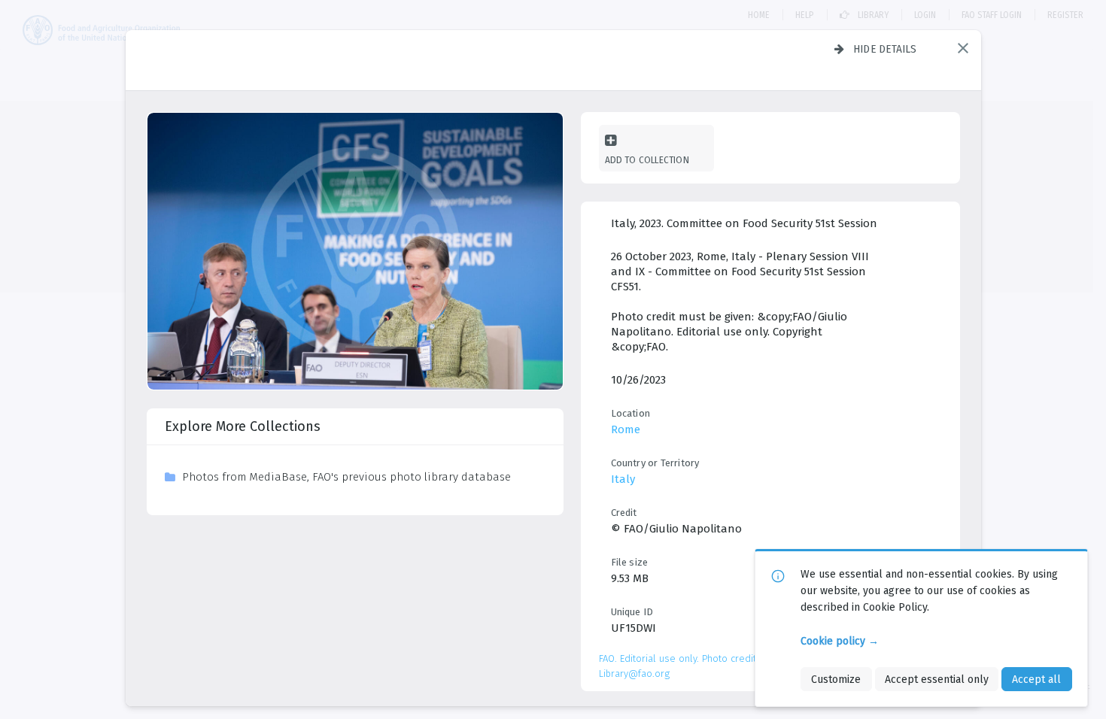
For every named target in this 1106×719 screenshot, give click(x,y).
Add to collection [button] (647, 159)
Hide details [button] (885, 49)
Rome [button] (625, 429)
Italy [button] (623, 479)
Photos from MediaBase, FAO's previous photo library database (346, 477)
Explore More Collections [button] (243, 426)
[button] (963, 48)
